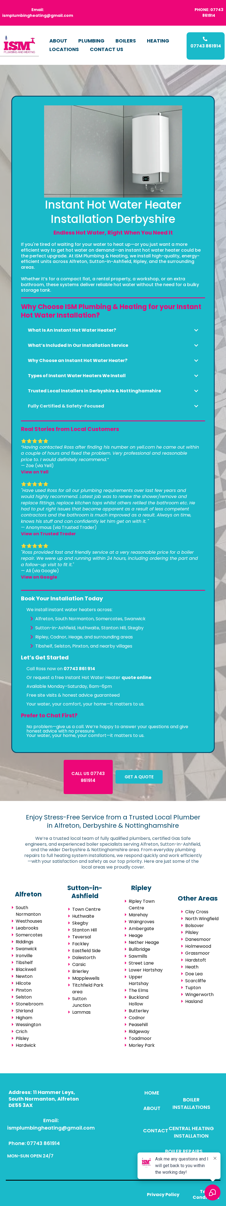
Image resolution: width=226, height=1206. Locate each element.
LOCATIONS (64, 49)
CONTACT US (106, 49)
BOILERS (125, 40)
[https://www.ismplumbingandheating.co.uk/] (19, 45)
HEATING (158, 40)
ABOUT (58, 40)
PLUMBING (91, 40)
